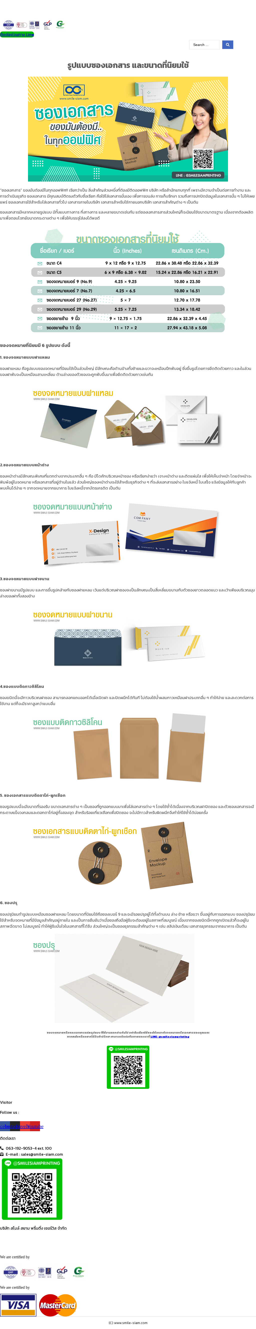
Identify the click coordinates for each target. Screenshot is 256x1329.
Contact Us (177, 45)
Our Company (78, 45)
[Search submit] (227, 44)
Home (30, 45)
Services (48, 45)
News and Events (114, 45)
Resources (147, 45)
